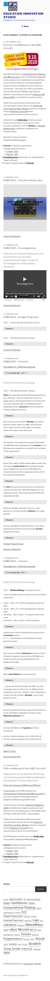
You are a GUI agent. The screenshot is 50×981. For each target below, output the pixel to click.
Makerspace (21, 925)
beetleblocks (19, 903)
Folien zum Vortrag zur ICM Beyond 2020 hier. (22, 785)
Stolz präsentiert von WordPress (15, 975)
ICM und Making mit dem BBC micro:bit (24, 768)
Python (33, 939)
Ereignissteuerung (8, 912)
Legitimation (28, 920)
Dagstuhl (38, 908)
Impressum (29, 964)
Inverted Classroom (13, 920)
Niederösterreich (8, 934)
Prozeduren (26, 939)
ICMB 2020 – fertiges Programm (20, 317)
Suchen (6, 884)
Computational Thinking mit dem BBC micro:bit (23, 794)
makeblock (10, 924)
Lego (36, 920)
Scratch (35, 944)
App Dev (5, 899)
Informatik (34, 916)
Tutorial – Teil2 (12, 154)
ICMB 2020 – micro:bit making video (23, 180)
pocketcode (35, 934)
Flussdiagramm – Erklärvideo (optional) (19, 367)
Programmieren (12, 938)
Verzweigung (36, 949)
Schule (20, 944)
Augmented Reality (33, 899)
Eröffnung (17, 912)
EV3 (23, 912)
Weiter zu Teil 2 (9, 751)
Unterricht (26, 948)
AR (24, 899)
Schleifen (13, 944)
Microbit (23, 929)
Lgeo (41, 920)
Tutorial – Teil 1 (12, 151)
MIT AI (33, 929)
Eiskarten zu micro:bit (19, 111)
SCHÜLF (25, 944)
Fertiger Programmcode (13, 544)
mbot (5, 930)
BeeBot (7, 903)
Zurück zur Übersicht (12, 236)
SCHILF (5, 944)
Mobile (39, 930)
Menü (26, 26)
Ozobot (26, 934)
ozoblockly (17, 934)
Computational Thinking (19, 907)
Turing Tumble (11, 948)
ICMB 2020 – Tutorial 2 (15, 361)
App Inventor (15, 899)
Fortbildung (26, 916)
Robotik (40, 938)
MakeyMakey (34, 924)
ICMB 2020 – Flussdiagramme (19, 248)
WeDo (6, 952)
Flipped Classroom (12, 916)
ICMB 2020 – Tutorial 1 (15, 561)
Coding (31, 903)
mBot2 (13, 929)
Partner (38, 964)
